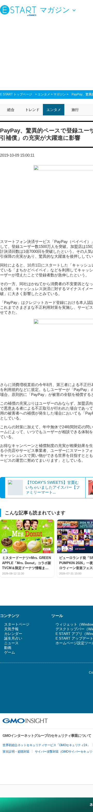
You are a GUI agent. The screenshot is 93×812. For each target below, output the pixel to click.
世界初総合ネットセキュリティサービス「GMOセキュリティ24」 (46, 745)
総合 (10, 110)
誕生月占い (13, 638)
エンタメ (44, 94)
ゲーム (9, 652)
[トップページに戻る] (19, 10)
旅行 (75, 110)
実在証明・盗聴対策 (16, 751)
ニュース (11, 643)
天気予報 (11, 629)
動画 (7, 648)
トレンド (32, 110)
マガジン (59, 94)
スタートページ (16, 624)
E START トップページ (16, 94)
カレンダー (13, 634)
